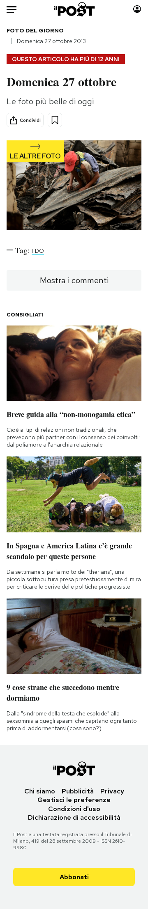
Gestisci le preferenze (74, 799)
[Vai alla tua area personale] (137, 9)
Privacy (112, 791)
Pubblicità (78, 791)
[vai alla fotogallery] (74, 186)
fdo (38, 250)
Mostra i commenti (74, 280)
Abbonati (74, 877)
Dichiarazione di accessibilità (74, 817)
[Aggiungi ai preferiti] (55, 120)
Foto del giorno (35, 30)
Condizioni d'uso (74, 809)
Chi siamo (39, 791)
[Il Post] (74, 9)
